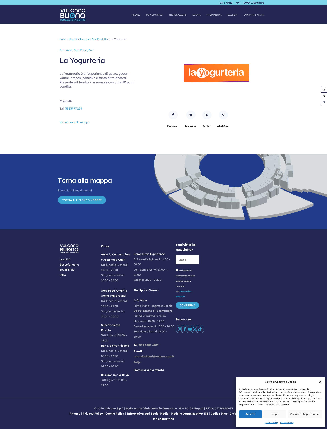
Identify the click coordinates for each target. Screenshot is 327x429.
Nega (274, 414)
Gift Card (226, 2)
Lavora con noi (254, 2)
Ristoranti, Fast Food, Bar (93, 39)
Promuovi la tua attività (149, 370)
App (238, 2)
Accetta (250, 414)
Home (63, 39)
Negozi (73, 39)
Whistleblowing (163, 418)
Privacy (74, 413)
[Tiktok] (200, 329)
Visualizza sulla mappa (75, 122)
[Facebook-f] (185, 329)
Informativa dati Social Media (148, 413)
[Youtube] (190, 329)
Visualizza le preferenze (305, 414)
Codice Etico (219, 413)
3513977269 (73, 108)
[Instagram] (180, 329)
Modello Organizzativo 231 (189, 413)
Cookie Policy (272, 422)
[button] (320, 381)
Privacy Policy (287, 422)
